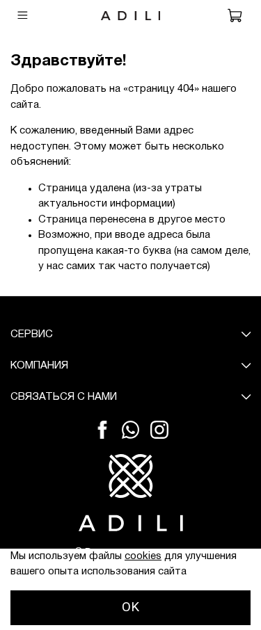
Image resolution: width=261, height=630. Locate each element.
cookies (143, 556)
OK (130, 607)
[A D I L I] (130, 492)
